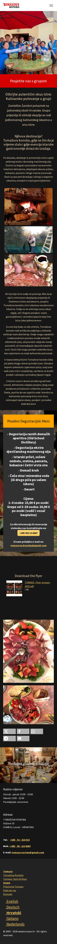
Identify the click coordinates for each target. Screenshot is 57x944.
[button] (9, 731)
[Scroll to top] (50, 937)
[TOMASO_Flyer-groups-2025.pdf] (14, 587)
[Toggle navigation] (51, 5)
